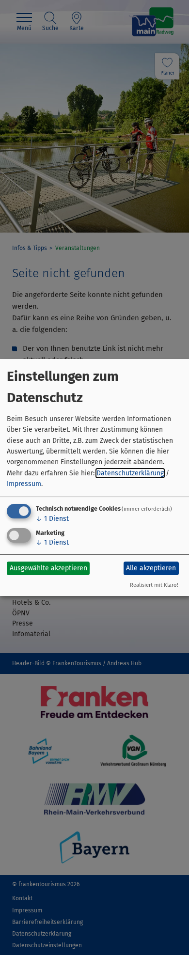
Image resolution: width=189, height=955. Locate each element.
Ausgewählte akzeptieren (48, 568)
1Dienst (52, 519)
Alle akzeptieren (151, 568)
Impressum (24, 484)
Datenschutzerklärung (130, 473)
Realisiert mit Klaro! (154, 585)
